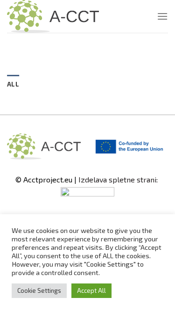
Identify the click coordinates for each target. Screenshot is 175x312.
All (13, 84)
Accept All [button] (91, 290)
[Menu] (162, 16)
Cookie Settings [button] (39, 290)
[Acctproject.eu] (53, 16)
